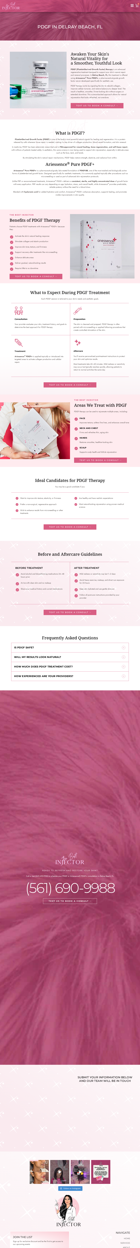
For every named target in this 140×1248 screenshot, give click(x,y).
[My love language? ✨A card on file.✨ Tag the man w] (100, 1172)
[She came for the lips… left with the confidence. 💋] (39, 1172)
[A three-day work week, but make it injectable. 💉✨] (80, 1172)
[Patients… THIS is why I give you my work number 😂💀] (59, 1172)
